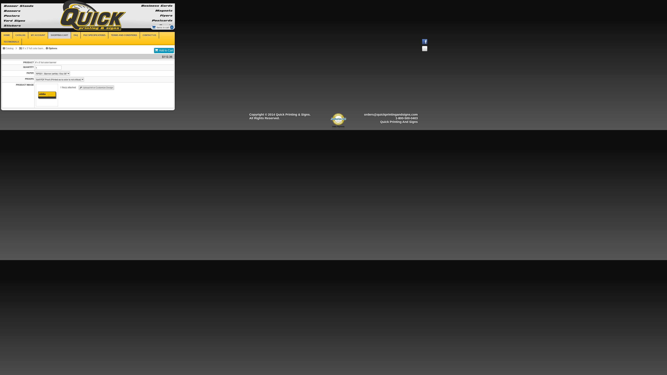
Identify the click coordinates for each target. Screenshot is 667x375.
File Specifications (94, 35)
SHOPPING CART (59, 35)
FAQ (76, 35)
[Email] (433, 49)
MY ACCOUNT (38, 35)
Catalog (9, 48)
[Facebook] (433, 42)
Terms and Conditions (124, 35)
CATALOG (20, 35)
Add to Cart (166, 50)
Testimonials (11, 42)
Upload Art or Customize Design (98, 87)
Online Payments (338, 126)
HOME (7, 35)
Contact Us (149, 35)
